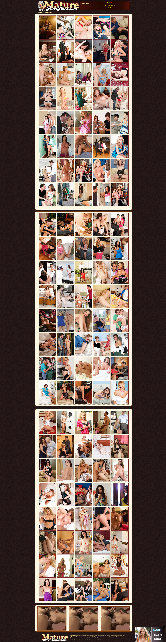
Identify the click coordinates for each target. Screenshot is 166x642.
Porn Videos (110, 3)
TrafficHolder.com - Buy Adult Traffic (93, 639)
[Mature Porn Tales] (58, 11)
